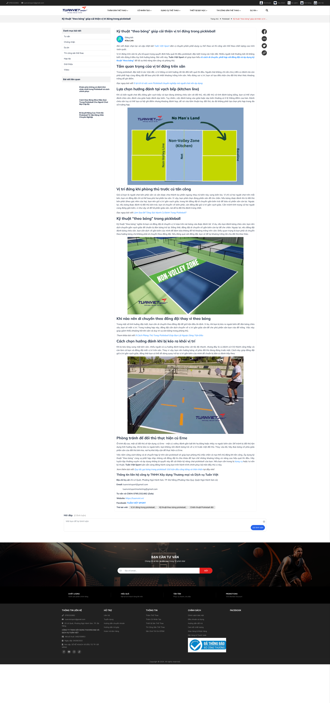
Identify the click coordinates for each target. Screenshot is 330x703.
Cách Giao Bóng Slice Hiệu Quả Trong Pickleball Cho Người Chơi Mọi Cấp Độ (93, 102)
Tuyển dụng (108, 619)
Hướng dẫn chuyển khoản (114, 623)
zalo (264, 38)
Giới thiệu (68, 64)
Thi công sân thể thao (228, 10)
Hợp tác (67, 58)
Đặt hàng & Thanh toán (197, 635)
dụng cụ (239, 461)
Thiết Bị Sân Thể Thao (155, 623)
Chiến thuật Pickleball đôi (201, 507)
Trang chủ (214, 19)
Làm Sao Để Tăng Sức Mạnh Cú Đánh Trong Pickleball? (160, 212)
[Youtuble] (69, 652)
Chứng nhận (69, 42)
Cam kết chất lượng (196, 627)
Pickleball (225, 19)
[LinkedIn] (264, 52)
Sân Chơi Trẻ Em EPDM (155, 631)
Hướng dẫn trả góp (111, 627)
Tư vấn (67, 36)
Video (66, 69)
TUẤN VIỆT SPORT (136, 503)
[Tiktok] (79, 652)
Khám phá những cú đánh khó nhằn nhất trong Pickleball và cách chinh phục (94, 89)
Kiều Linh (129, 40)
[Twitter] (264, 45)
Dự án (253, 10)
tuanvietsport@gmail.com (75, 619)
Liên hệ (107, 615)
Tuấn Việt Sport (161, 46)
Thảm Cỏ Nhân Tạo (153, 619)
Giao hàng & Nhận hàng (197, 631)
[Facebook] (264, 31)
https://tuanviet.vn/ (135, 498)
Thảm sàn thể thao (116, 10)
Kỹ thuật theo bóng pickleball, (172, 507)
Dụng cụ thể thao (170, 10)
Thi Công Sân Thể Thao (155, 627)
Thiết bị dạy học (197, 10)
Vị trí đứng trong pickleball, (143, 507)
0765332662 (70, 615)
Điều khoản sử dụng (196, 619)
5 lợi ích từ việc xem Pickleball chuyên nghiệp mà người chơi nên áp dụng (168, 83)
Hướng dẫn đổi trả (195, 623)
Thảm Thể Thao (152, 615)
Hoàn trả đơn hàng (111, 631)
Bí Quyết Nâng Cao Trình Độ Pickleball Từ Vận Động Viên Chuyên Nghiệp (91, 115)
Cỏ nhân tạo (143, 10)
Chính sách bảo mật (196, 615)
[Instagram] (74, 652)
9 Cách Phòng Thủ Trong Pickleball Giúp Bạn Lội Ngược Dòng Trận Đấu (169, 335)
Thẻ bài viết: (122, 507)
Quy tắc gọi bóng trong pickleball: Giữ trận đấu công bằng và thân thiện (168, 469)
